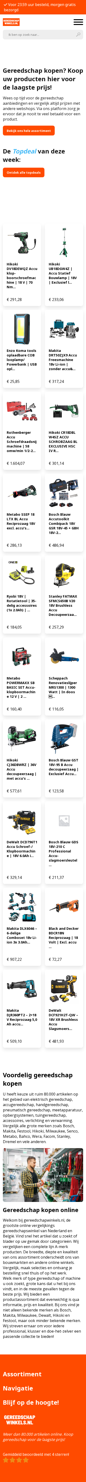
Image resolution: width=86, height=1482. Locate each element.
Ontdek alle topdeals (24, 172)
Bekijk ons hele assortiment (29, 131)
